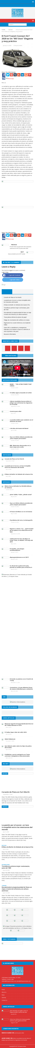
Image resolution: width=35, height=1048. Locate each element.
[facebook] (12, 5)
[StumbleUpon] (18, 75)
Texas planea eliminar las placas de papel (15, 317)
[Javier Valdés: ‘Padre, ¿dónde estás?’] (5, 498)
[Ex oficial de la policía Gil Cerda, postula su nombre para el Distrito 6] (5, 569)
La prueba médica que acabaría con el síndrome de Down (21, 420)
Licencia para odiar (15, 411)
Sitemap (4, 997)
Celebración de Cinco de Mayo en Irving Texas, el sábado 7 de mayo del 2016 (21, 540)
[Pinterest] (19, 5)
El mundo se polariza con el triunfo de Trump (21, 679)
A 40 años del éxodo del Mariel (19, 428)
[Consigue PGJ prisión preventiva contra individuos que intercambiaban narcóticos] (17, 927)
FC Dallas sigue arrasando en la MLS (21, 393)
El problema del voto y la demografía (21, 520)
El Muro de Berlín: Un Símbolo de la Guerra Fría (17, 305)
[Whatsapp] (10, 78)
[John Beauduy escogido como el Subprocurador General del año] (5, 1014)
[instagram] (22, 5)
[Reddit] (26, 75)
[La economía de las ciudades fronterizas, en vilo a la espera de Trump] (9, 922)
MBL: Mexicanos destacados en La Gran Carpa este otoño (20, 446)
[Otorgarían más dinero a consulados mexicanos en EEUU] (24, 922)
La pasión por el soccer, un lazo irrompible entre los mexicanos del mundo (17, 466)
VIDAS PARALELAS (10, 739)
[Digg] (3, 78)
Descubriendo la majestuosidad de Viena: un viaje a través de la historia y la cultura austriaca (17, 889)
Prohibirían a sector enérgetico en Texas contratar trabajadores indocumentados (17, 755)
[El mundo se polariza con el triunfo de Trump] (5, 682)
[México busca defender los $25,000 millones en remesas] (2, 486)
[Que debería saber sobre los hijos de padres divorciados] (2, 746)
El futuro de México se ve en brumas (21, 511)
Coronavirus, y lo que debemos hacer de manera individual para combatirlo (21, 688)
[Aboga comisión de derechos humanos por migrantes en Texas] (17, 911)
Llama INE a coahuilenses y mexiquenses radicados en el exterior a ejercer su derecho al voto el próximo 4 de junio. (17, 329)
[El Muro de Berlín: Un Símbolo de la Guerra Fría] (2, 474)
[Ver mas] (25, 803)
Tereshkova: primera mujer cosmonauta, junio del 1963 (16, 867)
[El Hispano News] (17, 971)
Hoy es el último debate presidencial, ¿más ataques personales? (21, 437)
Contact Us (4, 1000)
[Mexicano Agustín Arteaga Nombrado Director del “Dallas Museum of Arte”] (2, 724)
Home (3, 989)
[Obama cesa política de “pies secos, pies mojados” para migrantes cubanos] (17, 916)
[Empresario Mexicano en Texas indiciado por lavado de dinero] (17, 576)
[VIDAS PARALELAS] (2, 739)
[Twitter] (7, 75)
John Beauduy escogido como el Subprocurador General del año (19, 1011)
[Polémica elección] (9, 916)
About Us (4, 992)
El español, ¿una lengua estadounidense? (17, 549)
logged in (11, 270)
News (3, 995)
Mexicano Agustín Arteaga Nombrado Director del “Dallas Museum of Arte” (19, 724)
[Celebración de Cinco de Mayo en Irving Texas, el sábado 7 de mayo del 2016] (5, 542)
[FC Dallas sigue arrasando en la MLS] (5, 396)
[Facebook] (3, 75)
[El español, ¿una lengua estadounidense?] (5, 552)
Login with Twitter (15, 279)
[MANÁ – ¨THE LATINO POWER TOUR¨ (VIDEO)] (5, 387)
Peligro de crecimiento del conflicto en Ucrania (16, 320)
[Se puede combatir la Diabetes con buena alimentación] (9, 911)
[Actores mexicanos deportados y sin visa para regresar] (24, 916)
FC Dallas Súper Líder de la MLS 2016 (16, 732)
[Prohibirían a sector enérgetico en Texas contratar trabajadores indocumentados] (2, 754)
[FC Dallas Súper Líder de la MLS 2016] (2, 732)
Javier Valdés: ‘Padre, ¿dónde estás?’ (21, 494)
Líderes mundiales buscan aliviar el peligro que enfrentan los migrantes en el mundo (21, 402)
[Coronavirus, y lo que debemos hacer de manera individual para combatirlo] (5, 691)
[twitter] (15, 5)
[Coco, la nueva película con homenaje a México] (13, 932)
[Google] (11, 75)
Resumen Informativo (10, 334)
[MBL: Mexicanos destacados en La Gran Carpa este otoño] (5, 449)
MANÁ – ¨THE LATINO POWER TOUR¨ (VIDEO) (21, 385)
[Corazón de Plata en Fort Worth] (2, 459)
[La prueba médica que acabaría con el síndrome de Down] (5, 423)
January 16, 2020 (7, 45)
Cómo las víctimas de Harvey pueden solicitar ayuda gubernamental (20, 1020)
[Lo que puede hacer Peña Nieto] (24, 911)
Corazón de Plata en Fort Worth (12, 297)
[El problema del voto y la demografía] (5, 523)
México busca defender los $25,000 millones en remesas (18, 486)
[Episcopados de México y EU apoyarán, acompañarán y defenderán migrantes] (21, 932)
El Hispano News (18, 45)
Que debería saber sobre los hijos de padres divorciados (18, 746)
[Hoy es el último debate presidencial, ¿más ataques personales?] (5, 440)
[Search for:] (17, 24)
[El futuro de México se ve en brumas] (5, 515)
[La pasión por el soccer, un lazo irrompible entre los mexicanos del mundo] (2, 466)
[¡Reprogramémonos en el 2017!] (5, 560)
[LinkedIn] (22, 75)
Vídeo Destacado (10, 355)
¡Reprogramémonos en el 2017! (19, 557)
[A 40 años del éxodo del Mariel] (5, 432)
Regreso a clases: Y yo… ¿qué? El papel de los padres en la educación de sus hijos (21, 530)
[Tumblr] (15, 75)
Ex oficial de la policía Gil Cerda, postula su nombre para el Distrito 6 (21, 566)
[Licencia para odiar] (5, 414)
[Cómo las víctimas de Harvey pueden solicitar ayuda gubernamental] (5, 1022)
